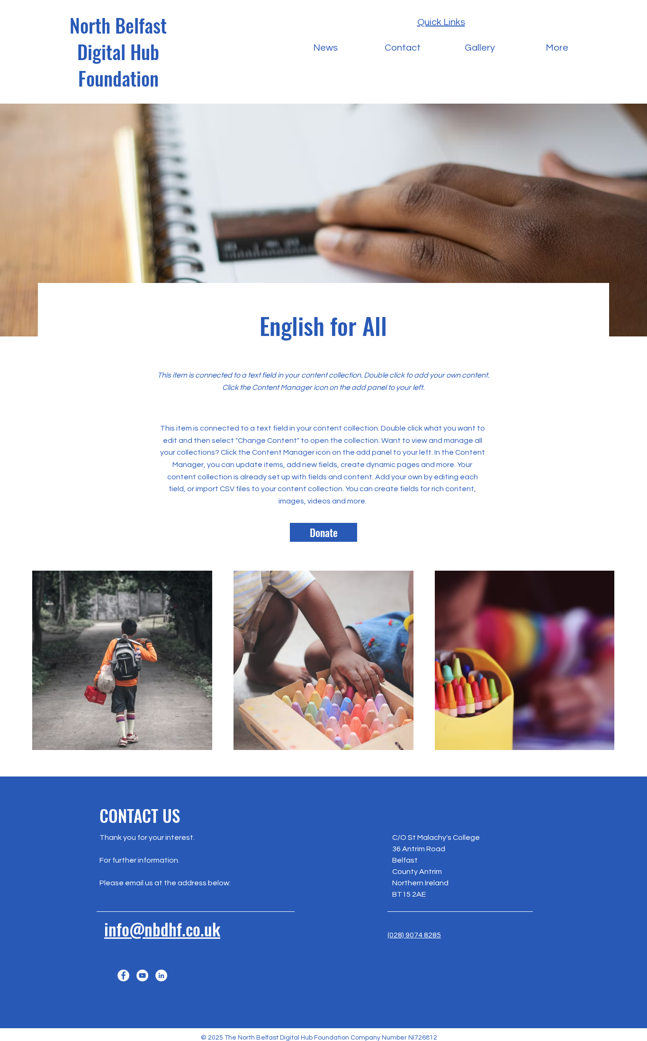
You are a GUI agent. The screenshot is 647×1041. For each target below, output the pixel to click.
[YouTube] (142, 975)
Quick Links (441, 22)
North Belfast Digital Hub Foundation (118, 51)
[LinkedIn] (161, 975)
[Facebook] (123, 975)
